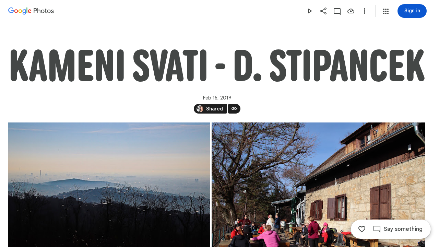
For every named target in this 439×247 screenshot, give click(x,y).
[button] (386, 11)
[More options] (364, 11)
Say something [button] (403, 229)
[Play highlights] (309, 11)
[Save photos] (351, 11)
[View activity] (337, 11)
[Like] (362, 229)
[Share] (323, 11)
